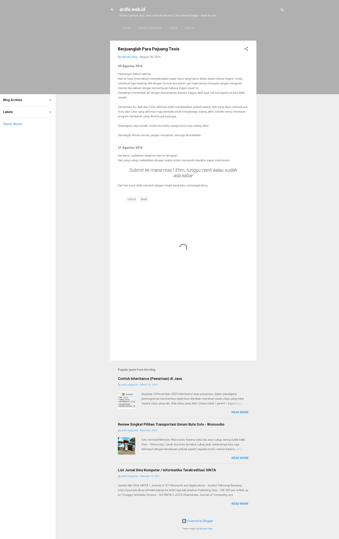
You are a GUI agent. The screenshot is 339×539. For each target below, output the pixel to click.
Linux (173, 28)
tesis (144, 199)
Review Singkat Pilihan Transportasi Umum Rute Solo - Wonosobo (171, 424)
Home (127, 28)
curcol (132, 199)
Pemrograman (150, 28)
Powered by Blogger (200, 521)
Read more (240, 412)
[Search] (282, 11)
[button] (246, 50)
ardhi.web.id (132, 9)
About (190, 28)
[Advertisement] (272, 99)
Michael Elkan (206, 528)
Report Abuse (12, 124)
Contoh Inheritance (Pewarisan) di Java (150, 379)
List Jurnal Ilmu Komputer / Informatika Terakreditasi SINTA (167, 470)
